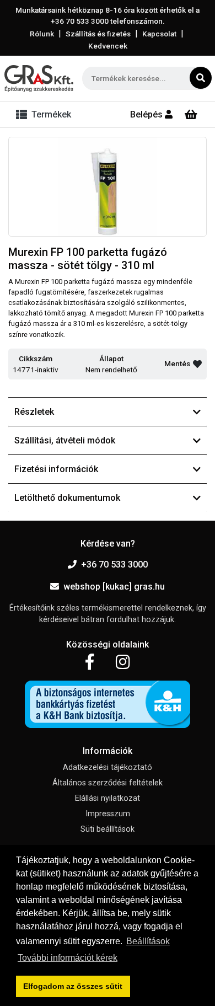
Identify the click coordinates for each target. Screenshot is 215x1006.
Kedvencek (107, 45)
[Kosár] (191, 114)
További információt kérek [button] (67, 957)
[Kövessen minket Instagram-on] (123, 662)
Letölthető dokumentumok (67, 498)
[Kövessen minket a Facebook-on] (89, 662)
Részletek (34, 411)
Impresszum (107, 813)
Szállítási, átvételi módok (64, 440)
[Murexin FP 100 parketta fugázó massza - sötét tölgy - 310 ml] (107, 187)
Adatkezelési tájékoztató (107, 767)
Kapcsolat (159, 33)
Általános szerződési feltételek (107, 783)
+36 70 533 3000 (114, 564)
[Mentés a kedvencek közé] (197, 364)
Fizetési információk (56, 469)
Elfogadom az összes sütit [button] (72, 986)
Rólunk (42, 33)
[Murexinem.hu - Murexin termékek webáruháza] (38, 78)
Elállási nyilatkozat (107, 798)
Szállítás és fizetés (98, 33)
